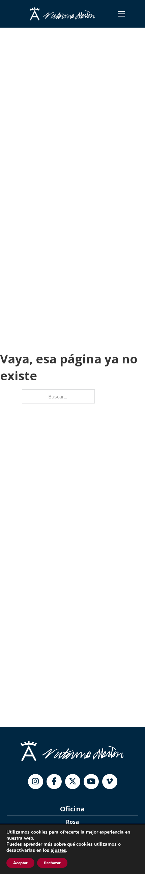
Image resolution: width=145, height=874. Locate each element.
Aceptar (20, 863)
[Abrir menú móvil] (121, 14)
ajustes (58, 850)
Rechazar (52, 863)
